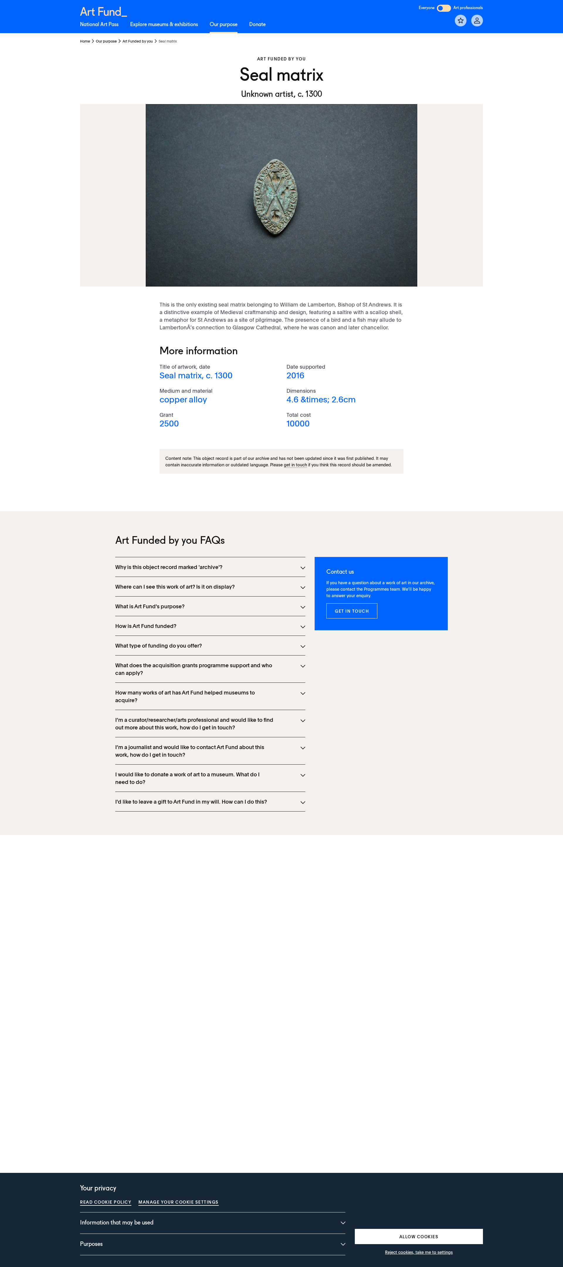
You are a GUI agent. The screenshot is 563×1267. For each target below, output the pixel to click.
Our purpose (224, 24)
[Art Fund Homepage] (103, 11)
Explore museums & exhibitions (164, 24)
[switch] (444, 8)
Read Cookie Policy (105, 1202)
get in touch (295, 464)
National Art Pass (99, 24)
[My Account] (477, 20)
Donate (257, 24)
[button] (351, 611)
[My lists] (461, 20)
